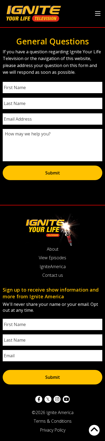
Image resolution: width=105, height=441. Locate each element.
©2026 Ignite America (53, 412)
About (52, 249)
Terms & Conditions (53, 421)
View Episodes (52, 258)
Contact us (52, 275)
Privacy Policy (52, 430)
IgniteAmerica (53, 267)
